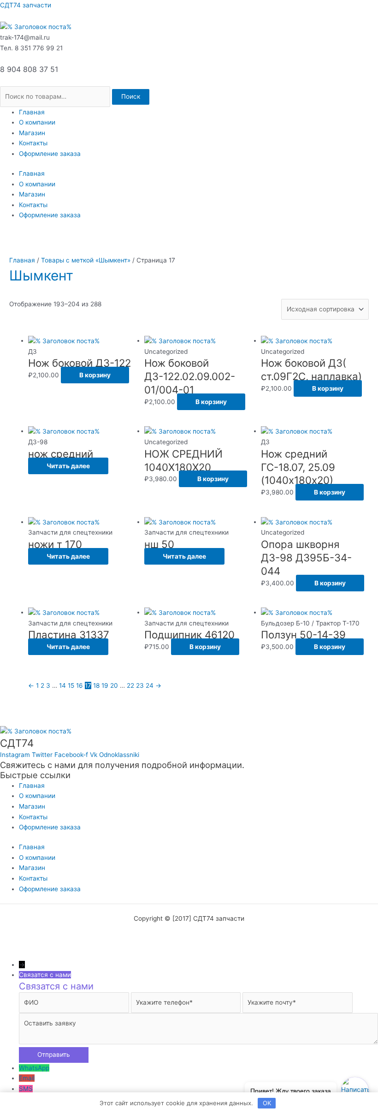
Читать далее (68, 466)
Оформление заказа (50, 153)
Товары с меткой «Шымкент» (85, 260)
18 (96, 685)
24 (150, 685)
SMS (26, 1088)
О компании (37, 122)
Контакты (33, 143)
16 (79, 685)
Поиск (130, 96)
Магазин (32, 133)
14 (62, 685)
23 (140, 685)
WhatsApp (34, 1068)
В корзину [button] (95, 375)
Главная (32, 112)
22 (130, 685)
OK (267, 1103)
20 (114, 685)
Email (27, 1078)
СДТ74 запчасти (25, 5)
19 (104, 685)
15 (71, 685)
